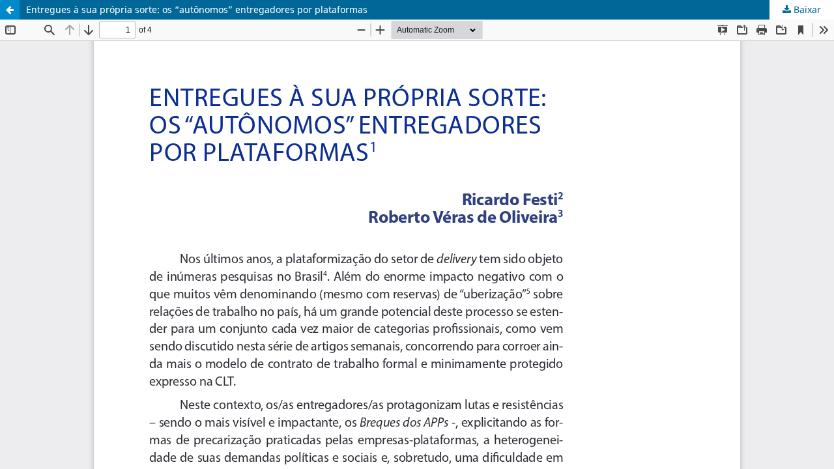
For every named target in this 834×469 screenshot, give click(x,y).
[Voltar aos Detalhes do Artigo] (10, 10)
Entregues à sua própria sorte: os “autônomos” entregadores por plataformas (196, 9)
